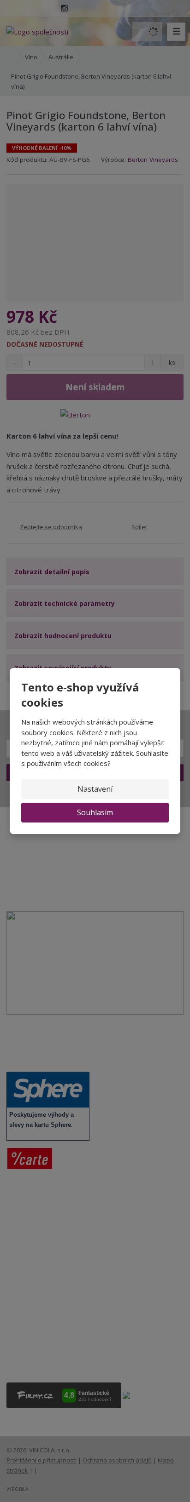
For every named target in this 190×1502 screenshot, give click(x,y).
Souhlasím (95, 812)
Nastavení (95, 789)
